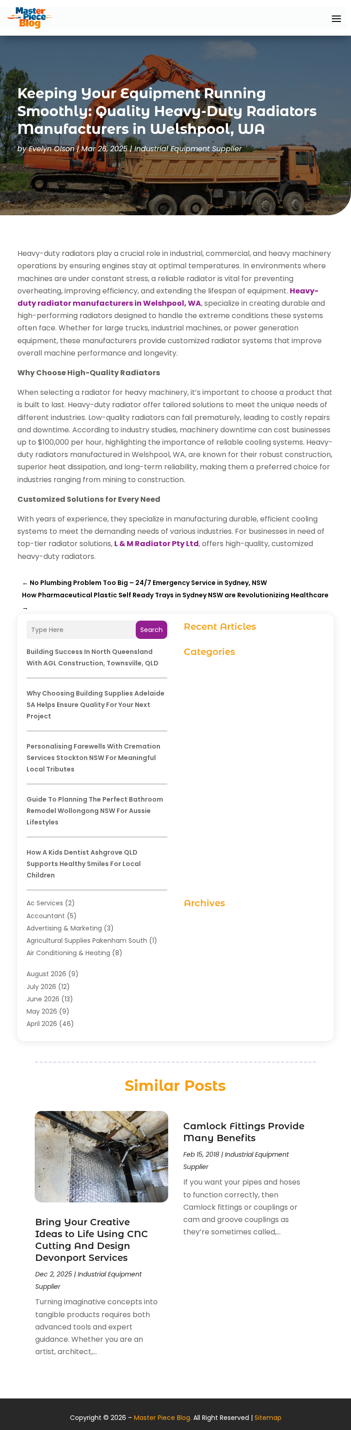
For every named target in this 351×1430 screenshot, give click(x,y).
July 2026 (41, 986)
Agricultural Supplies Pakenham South (87, 940)
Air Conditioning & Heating (68, 952)
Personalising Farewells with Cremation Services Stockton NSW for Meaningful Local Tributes (93, 758)
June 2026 (43, 999)
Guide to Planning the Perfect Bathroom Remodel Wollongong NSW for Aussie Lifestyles (95, 811)
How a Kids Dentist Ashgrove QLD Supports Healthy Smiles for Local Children (84, 864)
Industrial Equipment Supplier (188, 149)
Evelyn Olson (51, 149)
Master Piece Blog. (162, 1417)
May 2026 (42, 1011)
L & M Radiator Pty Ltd (156, 543)
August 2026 (46, 973)
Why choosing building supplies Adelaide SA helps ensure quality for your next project (96, 705)
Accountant (46, 915)
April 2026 (42, 1023)
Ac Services (45, 903)
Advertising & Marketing (64, 928)
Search (151, 629)
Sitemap (268, 1417)
